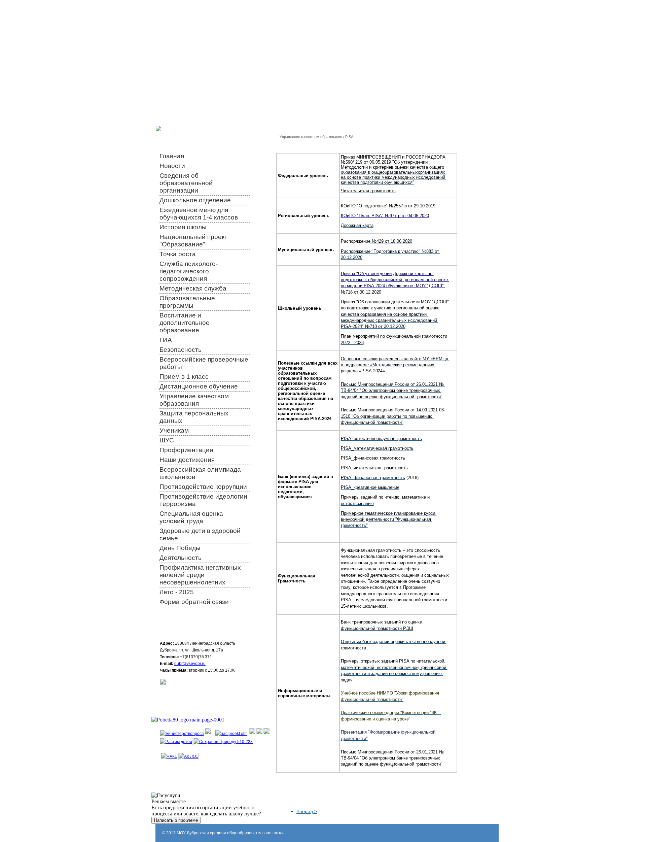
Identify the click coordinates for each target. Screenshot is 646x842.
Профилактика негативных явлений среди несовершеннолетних (200, 575)
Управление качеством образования (194, 400)
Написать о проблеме (176, 820)
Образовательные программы (187, 302)
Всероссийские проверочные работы (203, 363)
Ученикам (174, 430)
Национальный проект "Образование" (193, 240)
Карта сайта (459, 9)
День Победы (180, 547)
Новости (172, 165)
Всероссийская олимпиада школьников (200, 473)
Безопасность (180, 349)
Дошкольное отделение (195, 200)
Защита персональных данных (193, 417)
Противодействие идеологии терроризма (203, 500)
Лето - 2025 (176, 592)
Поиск (477, 9)
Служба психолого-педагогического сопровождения (188, 271)
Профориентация (186, 449)
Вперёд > (306, 811)
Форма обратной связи (194, 601)
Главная (171, 156)
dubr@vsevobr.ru (190, 663)
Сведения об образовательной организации (186, 183)
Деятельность (180, 557)
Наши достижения (187, 459)
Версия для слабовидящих (374, 9)
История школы (183, 227)
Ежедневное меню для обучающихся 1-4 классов (198, 213)
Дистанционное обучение (198, 386)
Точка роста (177, 254)
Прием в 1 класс (184, 376)
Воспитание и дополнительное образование (184, 323)
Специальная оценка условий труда (191, 517)
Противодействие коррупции (203, 486)
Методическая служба (192, 288)
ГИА (165, 339)
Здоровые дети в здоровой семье (200, 534)
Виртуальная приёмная (423, 9)
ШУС (166, 440)
